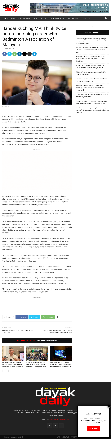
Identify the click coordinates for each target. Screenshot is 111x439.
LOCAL (13, 18)
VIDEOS (83, 18)
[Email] (24, 54)
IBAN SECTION (73, 18)
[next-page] (7, 371)
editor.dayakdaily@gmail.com (59, 420)
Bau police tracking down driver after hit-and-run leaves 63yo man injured (91, 80)
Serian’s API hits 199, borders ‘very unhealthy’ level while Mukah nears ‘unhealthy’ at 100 (91, 102)
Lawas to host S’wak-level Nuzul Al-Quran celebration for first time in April (57, 331)
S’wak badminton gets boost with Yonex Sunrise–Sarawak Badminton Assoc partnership (36, 364)
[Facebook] (4, 54)
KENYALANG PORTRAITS (57, 18)
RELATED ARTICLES (26, 341)
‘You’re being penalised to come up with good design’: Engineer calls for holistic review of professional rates (91, 41)
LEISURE (44, 18)
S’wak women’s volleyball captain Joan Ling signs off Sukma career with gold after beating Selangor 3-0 (92, 110)
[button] (106, 18)
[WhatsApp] (14, 54)
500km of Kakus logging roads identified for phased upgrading (91, 73)
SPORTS (35, 18)
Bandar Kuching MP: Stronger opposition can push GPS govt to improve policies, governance (12, 364)
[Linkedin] (19, 54)
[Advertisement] (37, 301)
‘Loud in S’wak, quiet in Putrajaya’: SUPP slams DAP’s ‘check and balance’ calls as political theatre (92, 50)
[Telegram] (34, 54)
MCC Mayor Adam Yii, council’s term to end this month (17, 331)
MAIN (6, 18)
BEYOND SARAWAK (24, 18)
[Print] (29, 54)
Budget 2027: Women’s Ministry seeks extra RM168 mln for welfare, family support (91, 67)
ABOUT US (65, 437)
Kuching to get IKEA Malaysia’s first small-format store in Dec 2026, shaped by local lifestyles (90, 59)
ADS (90, 18)
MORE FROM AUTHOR (47, 341)
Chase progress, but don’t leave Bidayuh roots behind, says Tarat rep (92, 96)
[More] (57, 317)
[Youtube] (61, 425)
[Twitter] (9, 54)
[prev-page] (3, 371)
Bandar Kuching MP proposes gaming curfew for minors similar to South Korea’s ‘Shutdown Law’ (61, 364)
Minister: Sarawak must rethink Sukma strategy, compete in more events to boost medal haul (91, 88)
